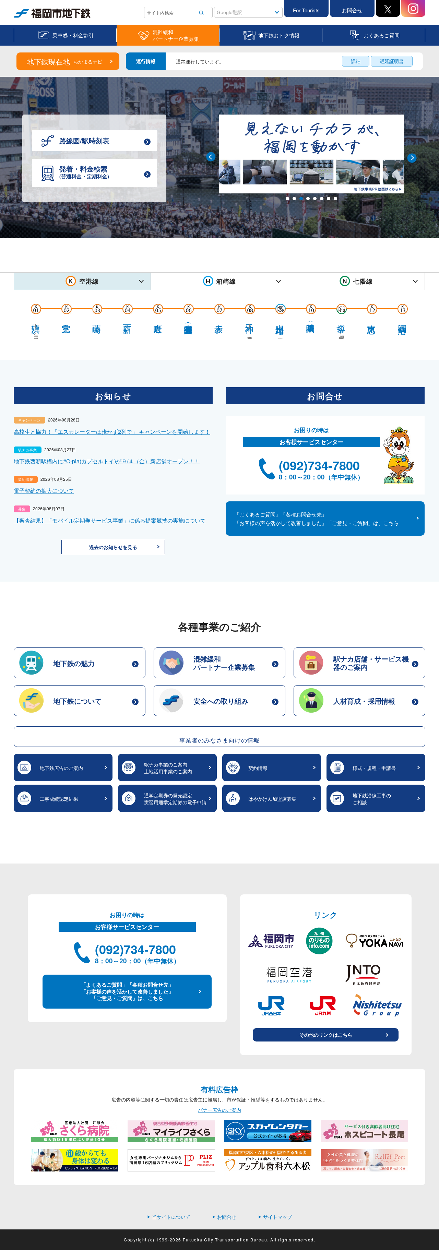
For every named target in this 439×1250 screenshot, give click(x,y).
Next (411, 157)
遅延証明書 (392, 61)
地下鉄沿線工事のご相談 (372, 799)
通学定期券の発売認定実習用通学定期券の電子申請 (175, 799)
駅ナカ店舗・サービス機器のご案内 (371, 663)
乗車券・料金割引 (73, 35)
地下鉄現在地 (64, 61)
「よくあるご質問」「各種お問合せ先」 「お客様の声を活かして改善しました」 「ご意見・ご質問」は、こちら (127, 991)
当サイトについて (168, 1216)
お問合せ (352, 10)
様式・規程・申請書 (374, 767)
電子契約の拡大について (44, 491)
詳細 (355, 61)
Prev (211, 157)
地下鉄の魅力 (74, 663)
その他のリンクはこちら (325, 1034)
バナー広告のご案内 (219, 1110)
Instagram (413, 8)
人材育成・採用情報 (364, 701)
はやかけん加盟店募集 (272, 798)
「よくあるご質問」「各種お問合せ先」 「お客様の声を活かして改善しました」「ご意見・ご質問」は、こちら (316, 518)
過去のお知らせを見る (113, 547)
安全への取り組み (220, 701)
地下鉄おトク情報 (278, 35)
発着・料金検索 (84, 172)
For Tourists (306, 10)
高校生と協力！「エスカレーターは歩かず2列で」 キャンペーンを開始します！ (112, 432)
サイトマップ (275, 1216)
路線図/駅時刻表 (84, 140)
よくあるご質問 (382, 35)
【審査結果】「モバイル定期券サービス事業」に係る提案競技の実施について (110, 520)
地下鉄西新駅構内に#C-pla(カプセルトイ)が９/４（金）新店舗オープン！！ (107, 461)
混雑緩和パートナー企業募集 (176, 35)
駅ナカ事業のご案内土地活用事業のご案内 (168, 768)
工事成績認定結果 (59, 798)
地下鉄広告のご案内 (61, 767)
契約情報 (258, 767)
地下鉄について (78, 701)
